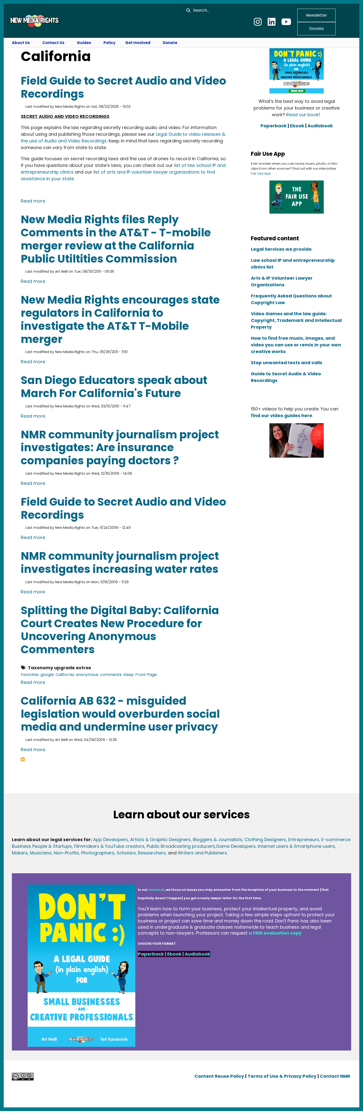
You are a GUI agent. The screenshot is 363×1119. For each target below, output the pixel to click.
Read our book (302, 115)
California (65, 674)
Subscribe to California (23, 759)
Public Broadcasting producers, (181, 846)
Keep (128, 674)
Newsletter (316, 15)
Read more (33, 201)
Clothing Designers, (265, 839)
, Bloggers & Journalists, (217, 839)
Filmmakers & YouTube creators (109, 846)
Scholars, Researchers (140, 853)
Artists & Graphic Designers (160, 839)
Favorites (30, 674)
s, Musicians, (39, 853)
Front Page (146, 674)
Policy (109, 42)
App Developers (110, 839)
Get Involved (137, 42)
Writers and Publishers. (203, 853)
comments (111, 674)
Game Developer (234, 846)
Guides (84, 42)
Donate (316, 28)
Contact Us (53, 42)
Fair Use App (261, 173)
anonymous (87, 674)
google (47, 674)
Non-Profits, (67, 853)
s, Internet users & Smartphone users (294, 846)
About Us (21, 42)
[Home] (34, 20)
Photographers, (97, 853)
